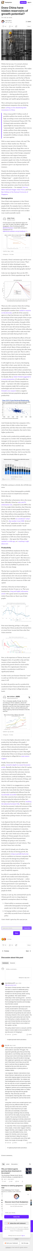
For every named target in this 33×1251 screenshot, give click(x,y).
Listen (29, 21)
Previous (6, 951)
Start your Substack (12, 1243)
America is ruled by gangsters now (12, 1187)
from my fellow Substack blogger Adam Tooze (14, 188)
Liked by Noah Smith (11, 985)
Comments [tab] (5, 963)
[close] (28, 1194)
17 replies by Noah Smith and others (17, 1148)
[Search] (30, 1164)
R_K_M (7, 1045)
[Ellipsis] (30, 983)
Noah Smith (8, 20)
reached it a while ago (8, 541)
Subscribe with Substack (18, 1223)
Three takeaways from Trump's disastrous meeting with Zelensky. (11, 1190)
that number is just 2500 (16, 521)
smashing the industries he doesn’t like (16, 803)
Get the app (24, 1243)
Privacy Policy (19, 1230)
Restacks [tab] (12, 963)
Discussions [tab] (14, 1164)
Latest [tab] (7, 1164)
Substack (8, 1247)
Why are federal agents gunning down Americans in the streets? (11, 1171)
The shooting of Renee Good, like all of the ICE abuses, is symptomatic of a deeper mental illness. (12, 1176)
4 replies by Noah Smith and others (16, 1039)
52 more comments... (7, 1155)
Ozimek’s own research (8, 391)
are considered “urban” (22, 519)
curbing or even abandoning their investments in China (13, 109)
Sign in (29, 2)
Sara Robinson (9, 983)
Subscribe (23, 2)
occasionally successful (9, 795)
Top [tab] (3, 1164)
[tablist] (8, 963)
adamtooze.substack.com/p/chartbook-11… (15, 231)
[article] (16, 1175)
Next (27, 951)
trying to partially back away (19, 854)
